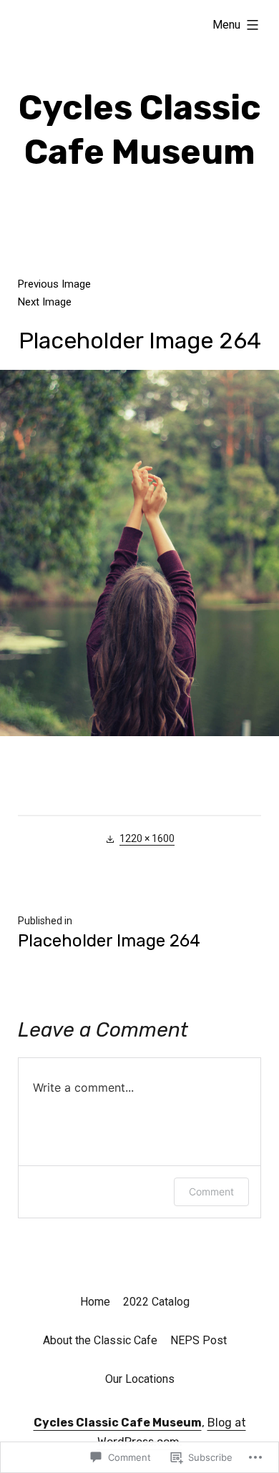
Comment (211, 1191)
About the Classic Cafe (100, 1340)
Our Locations (140, 1379)
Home (95, 1301)
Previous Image (54, 284)
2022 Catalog (156, 1301)
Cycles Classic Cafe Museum (118, 1422)
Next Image (45, 301)
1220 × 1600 (147, 838)
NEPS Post (198, 1340)
